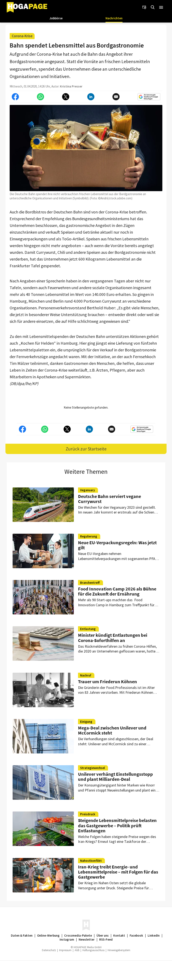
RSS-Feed (106, 939)
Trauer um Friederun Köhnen (107, 681)
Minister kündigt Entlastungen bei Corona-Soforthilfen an (112, 637)
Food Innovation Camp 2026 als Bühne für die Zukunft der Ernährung (117, 591)
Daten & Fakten (22, 935)
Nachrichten (114, 18)
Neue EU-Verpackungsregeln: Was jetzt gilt (117, 545)
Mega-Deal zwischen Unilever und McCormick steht (112, 730)
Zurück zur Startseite (86, 449)
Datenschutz (49, 950)
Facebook (136, 935)
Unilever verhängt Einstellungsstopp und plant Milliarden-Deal (115, 776)
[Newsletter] (144, 7)
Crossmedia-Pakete (78, 935)
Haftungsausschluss (93, 950)
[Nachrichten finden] (153, 7)
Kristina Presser (71, 86)
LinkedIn (154, 935)
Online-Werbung (48, 935)
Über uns (102, 935)
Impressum (65, 950)
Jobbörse (56, 18)
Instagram (67, 939)
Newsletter (87, 939)
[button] (161, 7)
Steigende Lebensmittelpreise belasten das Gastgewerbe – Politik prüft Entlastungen (117, 825)
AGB (77, 950)
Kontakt (119, 935)
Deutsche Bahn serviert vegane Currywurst (109, 498)
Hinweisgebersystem (119, 950)
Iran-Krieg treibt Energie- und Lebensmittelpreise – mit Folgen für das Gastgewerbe (118, 872)
